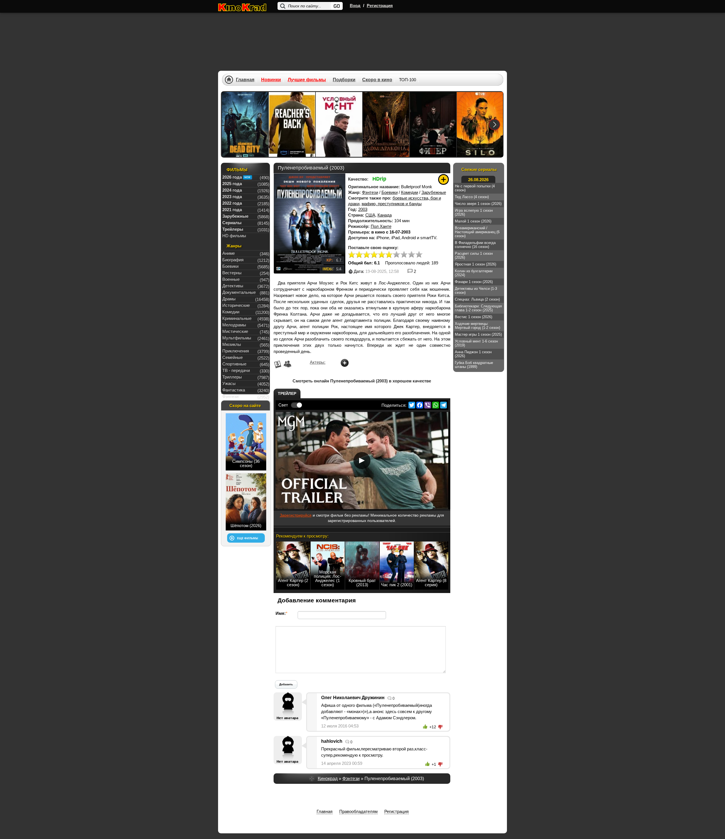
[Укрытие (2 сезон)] (480, 124)
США (370, 215)
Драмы (229, 298)
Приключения (235, 350)
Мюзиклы (231, 344)
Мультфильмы (236, 337)
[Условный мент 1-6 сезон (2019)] (339, 124)
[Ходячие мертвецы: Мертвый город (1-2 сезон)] (245, 124)
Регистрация (380, 5)
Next (494, 124)
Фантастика (233, 390)
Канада (385, 215)
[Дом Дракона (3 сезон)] (386, 124)
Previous (230, 124)
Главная (245, 80)
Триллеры (232, 376)
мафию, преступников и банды (392, 203)
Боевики (389, 192)
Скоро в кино (377, 80)
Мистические (235, 331)
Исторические (236, 305)
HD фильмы (234, 235)
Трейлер (287, 393)
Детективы (232, 285)
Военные (231, 279)
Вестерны (232, 272)
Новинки (271, 80)
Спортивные (234, 363)
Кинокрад (328, 778)
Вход (355, 5)
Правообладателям (358, 811)
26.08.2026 (478, 179)
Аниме (228, 253)
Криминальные (236, 318)
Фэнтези (370, 192)
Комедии (409, 192)
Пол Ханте (381, 226)
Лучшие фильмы (307, 80)
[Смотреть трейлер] (361, 460)
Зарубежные (433, 192)
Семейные (232, 357)
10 (419, 255)
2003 (362, 209)
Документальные (239, 292)
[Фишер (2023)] (433, 124)
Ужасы (229, 383)
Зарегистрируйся (296, 515)
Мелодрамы (234, 324)
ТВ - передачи (236, 370)
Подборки (344, 80)
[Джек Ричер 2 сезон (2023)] (292, 124)
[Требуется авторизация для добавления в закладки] (443, 179)
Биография (233, 259)
